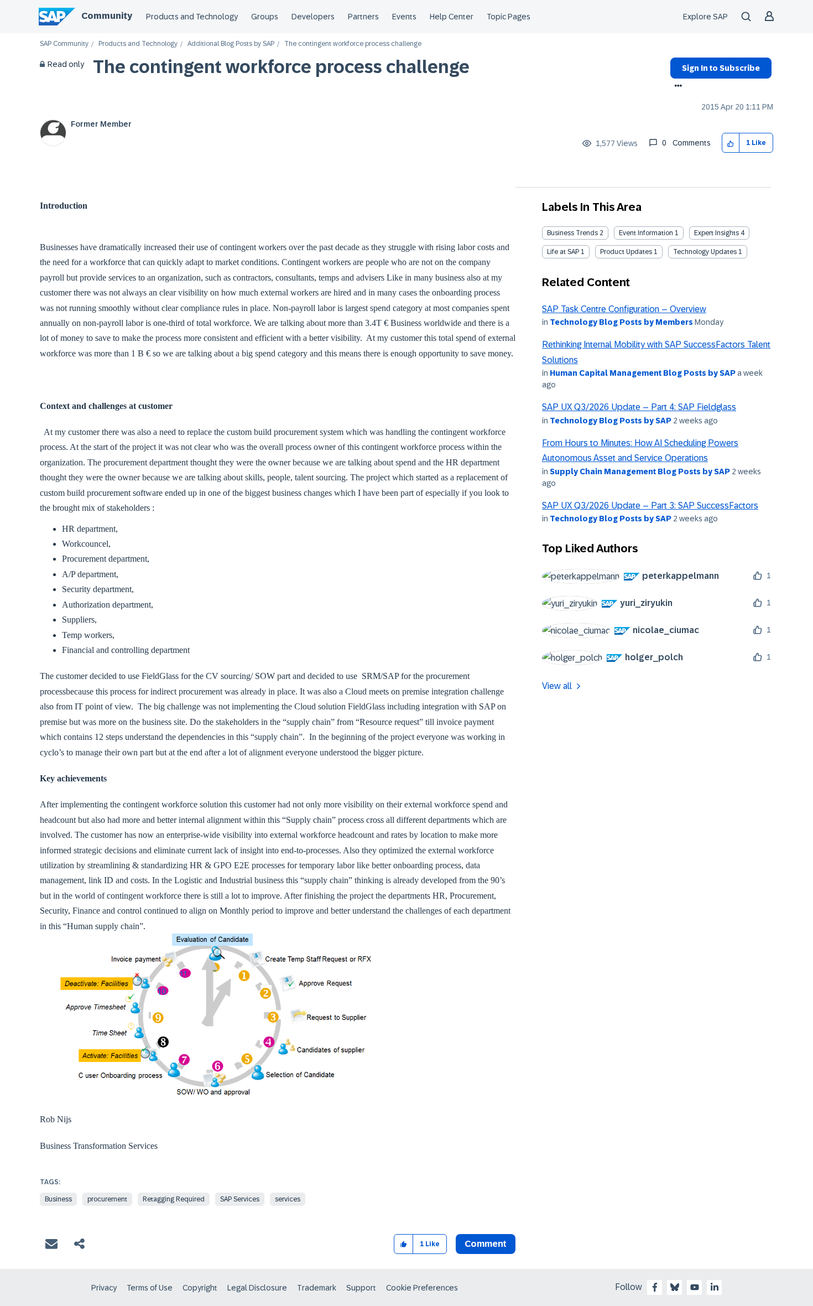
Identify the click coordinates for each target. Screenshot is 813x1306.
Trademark (316, 1287)
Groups (264, 16)
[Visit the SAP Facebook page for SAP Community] (654, 1287)
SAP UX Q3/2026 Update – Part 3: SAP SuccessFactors (650, 505)
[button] (730, 143)
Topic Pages (508, 16)
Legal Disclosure (257, 1287)
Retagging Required (174, 1199)
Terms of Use (150, 1287)
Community (106, 15)
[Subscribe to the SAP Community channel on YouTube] (694, 1287)
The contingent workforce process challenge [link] (352, 44)
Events (404, 16)
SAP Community (64, 44)
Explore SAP (705, 16)
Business (58, 1199)
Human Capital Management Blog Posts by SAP (643, 373)
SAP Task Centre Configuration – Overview (624, 309)
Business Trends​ (572, 233)
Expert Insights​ (716, 233)
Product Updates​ (626, 252)
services (287, 1199)
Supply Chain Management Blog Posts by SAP (640, 471)
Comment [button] (486, 1243)
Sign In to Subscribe (721, 68)
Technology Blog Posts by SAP (610, 420)
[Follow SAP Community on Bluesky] (674, 1287)
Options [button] (676, 86)
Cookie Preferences (422, 1287)
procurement (107, 1199)
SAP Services (239, 1199)
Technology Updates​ (705, 252)
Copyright (200, 1287)
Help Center (451, 16)
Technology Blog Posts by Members (621, 322)
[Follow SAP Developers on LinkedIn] (714, 1287)
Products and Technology (192, 16)
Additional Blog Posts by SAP (230, 44)
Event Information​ (646, 233)
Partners (363, 16)
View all (557, 686)
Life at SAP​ (563, 252)
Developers (313, 16)
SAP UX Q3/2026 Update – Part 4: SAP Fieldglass (639, 407)
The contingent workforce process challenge (281, 67)
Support (361, 1287)
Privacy (104, 1287)
